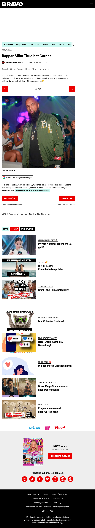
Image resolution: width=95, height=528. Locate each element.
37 (18, 214)
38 (22, 214)
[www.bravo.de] (12, 4)
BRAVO (4, 50)
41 (34, 214)
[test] (55, 479)
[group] (37, 44)
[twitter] (47, 479)
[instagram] (24, 479)
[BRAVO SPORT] (60, 427)
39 (26, 214)
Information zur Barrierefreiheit (38, 507)
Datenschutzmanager (41, 498)
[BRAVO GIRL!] (47, 427)
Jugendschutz (57, 498)
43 (42, 214)
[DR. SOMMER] (35, 427)
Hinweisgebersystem (60, 507)
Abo (51, 511)
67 (49, 214)
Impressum (31, 494)
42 (38, 214)
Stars (10, 50)
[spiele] (63, 479)
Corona (14, 229)
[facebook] (40, 479)
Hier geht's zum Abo (60, 456)
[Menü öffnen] (91, 4)
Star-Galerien (27, 229)
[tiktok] (32, 479)
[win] (70, 479)
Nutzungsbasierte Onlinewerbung (47, 503)
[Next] (72, 44)
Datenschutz (63, 494)
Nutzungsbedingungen (47, 494)
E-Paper (45, 511)
